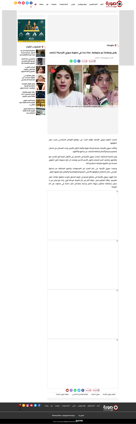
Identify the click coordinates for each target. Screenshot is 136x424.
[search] (31, 6)
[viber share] (71, 390)
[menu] (35, 4)
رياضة (41, 4)
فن (47, 4)
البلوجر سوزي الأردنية (109, 394)
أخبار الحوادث (63, 4)
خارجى (73, 4)
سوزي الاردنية (95, 394)
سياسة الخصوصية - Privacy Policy (63, 415)
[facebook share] (78, 61)
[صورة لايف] (114, 3)
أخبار (101, 4)
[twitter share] (75, 61)
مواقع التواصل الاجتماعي (80, 394)
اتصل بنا (81, 415)
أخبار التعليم (93, 4)
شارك (83, 61)
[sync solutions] (79, 421)
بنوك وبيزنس (82, 4)
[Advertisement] (82, 29)
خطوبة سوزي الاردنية (62, 394)
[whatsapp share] (71, 61)
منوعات (53, 4)
